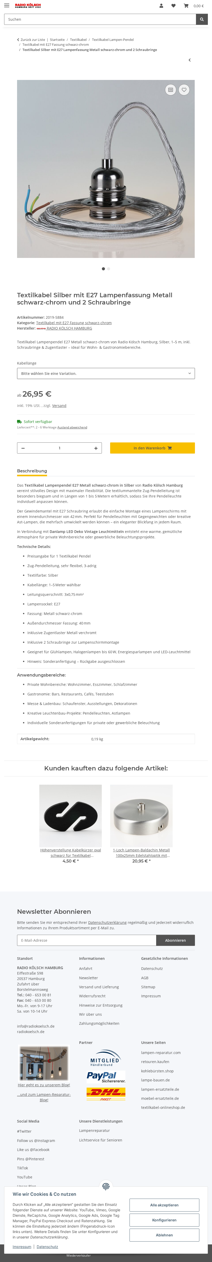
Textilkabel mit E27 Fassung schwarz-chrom (74, 322)
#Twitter (24, 1131)
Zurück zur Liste (33, 39)
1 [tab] (103, 268)
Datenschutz (47, 1246)
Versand (59, 405)
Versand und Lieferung (99, 986)
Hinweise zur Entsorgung (101, 1005)
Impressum (22, 1246)
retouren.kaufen (155, 1061)
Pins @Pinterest (30, 1158)
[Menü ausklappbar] (6, 3)
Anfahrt (85, 968)
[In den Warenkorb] (21, 77)
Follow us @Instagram (36, 1140)
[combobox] (106, 373)
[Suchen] (202, 19)
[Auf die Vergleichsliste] (170, 89)
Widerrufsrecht (92, 995)
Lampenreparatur (94, 1130)
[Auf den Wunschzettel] (184, 89)
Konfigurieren (164, 1220)
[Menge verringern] (23, 448)
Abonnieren (175, 940)
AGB (144, 977)
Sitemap (148, 986)
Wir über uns (90, 1014)
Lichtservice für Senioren (100, 1140)
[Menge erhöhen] (96, 448)
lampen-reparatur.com (161, 1052)
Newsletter (88, 977)
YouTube (24, 1177)
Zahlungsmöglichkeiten (99, 1023)
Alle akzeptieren (164, 1205)
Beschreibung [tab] (32, 471)
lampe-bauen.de (155, 1080)
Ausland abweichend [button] (72, 427)
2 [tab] (108, 268)
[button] (161, 6)
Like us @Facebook (33, 1149)
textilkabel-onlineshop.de (163, 1107)
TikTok (22, 1168)
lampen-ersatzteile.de (160, 1089)
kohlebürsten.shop (157, 1070)
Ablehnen (164, 1235)
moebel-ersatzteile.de (160, 1098)
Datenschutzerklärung (107, 922)
